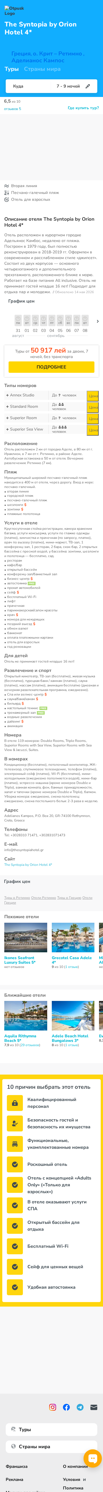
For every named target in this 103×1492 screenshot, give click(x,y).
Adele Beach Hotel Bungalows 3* (70, 1038)
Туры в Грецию (69, 897)
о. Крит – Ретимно (57, 53)
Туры (12, 69)
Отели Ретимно (43, 897)
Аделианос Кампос (37, 60)
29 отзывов (30, 1045)
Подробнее (51, 367)
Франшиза (16, 1466)
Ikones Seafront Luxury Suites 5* (19, 960)
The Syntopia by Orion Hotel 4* (28, 864)
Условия (71, 1479)
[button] (98, 322)
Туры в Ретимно (17, 897)
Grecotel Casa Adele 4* (72, 960)
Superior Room (23, 418)
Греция (21, 53)
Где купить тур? (83, 108)
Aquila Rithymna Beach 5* (20, 1038)
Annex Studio (22, 395)
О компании (75, 1466)
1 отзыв (71, 967)
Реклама (14, 1479)
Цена (93, 396)
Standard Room (24, 406)
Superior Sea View (26, 429)
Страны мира (42, 69)
